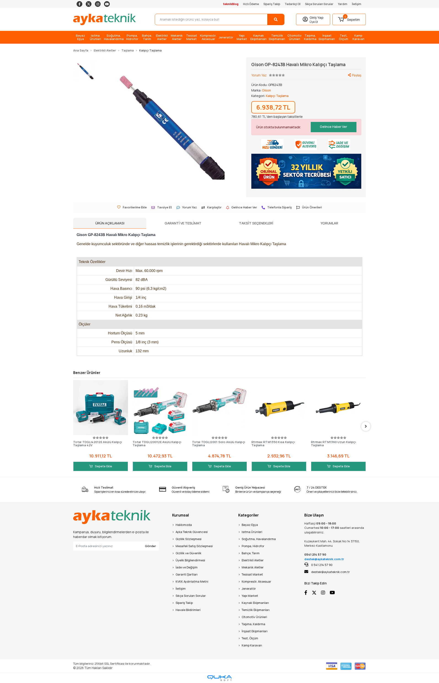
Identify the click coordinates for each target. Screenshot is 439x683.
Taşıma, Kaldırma (253, 624)
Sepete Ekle (103, 466)
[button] (349, 19)
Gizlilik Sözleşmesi (188, 539)
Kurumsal (180, 515)
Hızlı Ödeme (251, 4)
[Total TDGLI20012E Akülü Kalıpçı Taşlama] (160, 407)
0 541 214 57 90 (321, 565)
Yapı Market (250, 596)
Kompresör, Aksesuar (256, 581)
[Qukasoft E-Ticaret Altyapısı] (219, 678)
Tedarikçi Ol (292, 4)
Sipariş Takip (271, 4)
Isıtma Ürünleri (252, 532)
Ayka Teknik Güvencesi (192, 532)
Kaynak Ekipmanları (255, 603)
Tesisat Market (252, 574)
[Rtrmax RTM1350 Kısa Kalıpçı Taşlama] (279, 407)
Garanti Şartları (187, 574)
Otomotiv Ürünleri (254, 617)
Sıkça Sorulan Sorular (319, 4)
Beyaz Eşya (250, 525)
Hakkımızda (184, 525)
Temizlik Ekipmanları (256, 610)
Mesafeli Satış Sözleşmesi (194, 546)
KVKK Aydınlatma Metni (192, 581)
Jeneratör (249, 588)
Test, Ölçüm (250, 638)
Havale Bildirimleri (188, 610)
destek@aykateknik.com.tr (324, 559)
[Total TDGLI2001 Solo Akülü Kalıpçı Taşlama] (219, 407)
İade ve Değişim (187, 567)
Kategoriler (248, 515)
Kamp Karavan (252, 645)
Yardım (342, 4)
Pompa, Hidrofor (253, 546)
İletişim (356, 4)
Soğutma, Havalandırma (259, 539)
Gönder (150, 546)
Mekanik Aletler (253, 567)
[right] (366, 426)
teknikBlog (230, 4)
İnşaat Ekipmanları (255, 631)
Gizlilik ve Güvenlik (188, 553)
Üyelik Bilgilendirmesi (190, 560)
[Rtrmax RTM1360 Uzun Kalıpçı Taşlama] (338, 407)
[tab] (109, 223)
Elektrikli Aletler (253, 560)
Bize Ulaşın (314, 515)
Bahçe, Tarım (251, 553)
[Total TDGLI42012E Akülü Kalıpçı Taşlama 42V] (100, 407)
